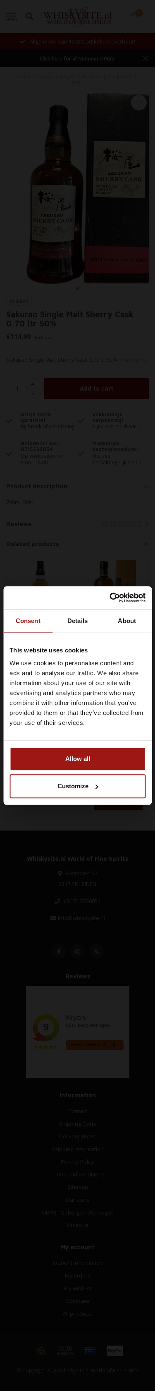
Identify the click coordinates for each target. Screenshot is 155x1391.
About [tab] (127, 620)
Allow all (77, 758)
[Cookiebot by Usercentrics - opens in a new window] (110, 597)
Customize (72, 786)
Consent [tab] (28, 620)
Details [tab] (77, 620)
